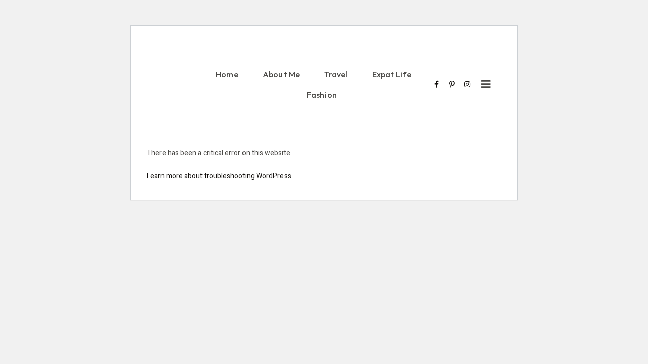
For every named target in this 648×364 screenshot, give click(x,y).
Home (227, 74)
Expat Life (392, 74)
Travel (335, 74)
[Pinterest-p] (452, 84)
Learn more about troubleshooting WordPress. (220, 176)
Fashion (322, 94)
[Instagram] (467, 84)
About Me (281, 74)
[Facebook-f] (436, 84)
